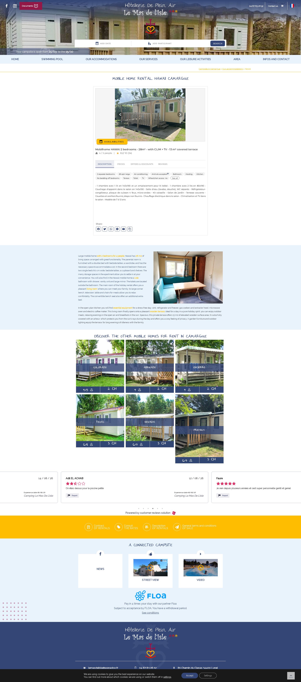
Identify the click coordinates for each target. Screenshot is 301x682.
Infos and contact (276, 59)
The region (241, 73)
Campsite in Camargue (209, 69)
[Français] (292, 7)
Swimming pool (52, 59)
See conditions (150, 612)
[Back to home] (150, 19)
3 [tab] (148, 508)
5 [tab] (157, 508)
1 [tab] (138, 508)
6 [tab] (162, 508)
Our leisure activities (195, 59)
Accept (189, 675)
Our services (148, 59)
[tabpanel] (73, 487)
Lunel (238, 66)
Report (13, 495)
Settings (208, 675)
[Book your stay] (15, 6)
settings (167, 677)
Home (15, 59)
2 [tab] (143, 508)
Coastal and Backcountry (243, 81)
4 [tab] (152, 508)
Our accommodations (101, 59)
